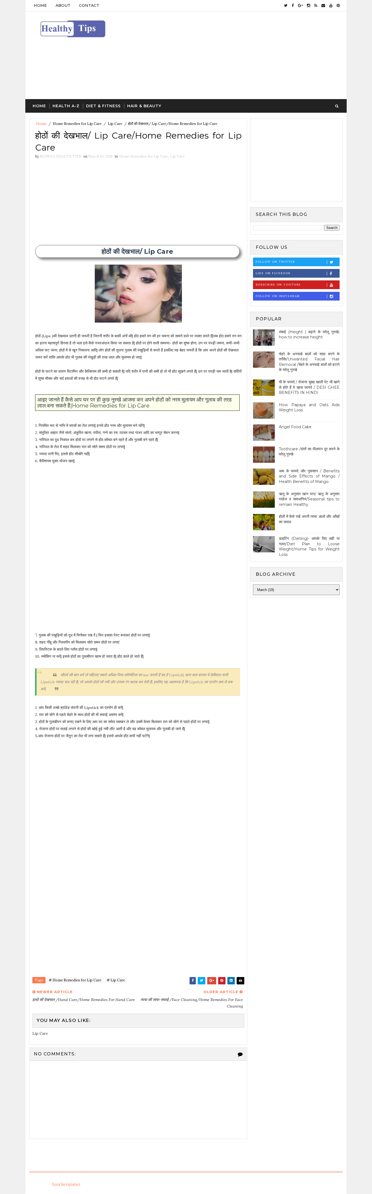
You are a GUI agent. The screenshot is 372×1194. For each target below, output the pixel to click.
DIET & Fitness (103, 105)
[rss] (316, 5)
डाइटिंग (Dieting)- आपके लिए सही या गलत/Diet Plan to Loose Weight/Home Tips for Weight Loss (309, 546)
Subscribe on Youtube (278, 284)
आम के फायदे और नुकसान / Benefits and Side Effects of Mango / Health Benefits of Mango (309, 476)
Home (40, 5)
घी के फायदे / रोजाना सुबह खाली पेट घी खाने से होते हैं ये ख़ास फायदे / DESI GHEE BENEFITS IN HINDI (309, 387)
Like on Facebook (273, 273)
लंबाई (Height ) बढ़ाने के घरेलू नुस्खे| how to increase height (309, 334)
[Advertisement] (243, 55)
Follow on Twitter (275, 262)
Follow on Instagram (278, 296)
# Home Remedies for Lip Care (75, 980)
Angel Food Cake (295, 426)
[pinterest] (338, 5)
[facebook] (292, 5)
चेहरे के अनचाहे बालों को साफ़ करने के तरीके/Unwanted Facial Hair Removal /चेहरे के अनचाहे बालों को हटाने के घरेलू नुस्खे (309, 361)
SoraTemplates (66, 1184)
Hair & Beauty (144, 105)
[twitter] (286, 5)
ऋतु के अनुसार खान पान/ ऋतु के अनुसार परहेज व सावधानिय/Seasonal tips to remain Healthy (309, 499)
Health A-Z (66, 105)
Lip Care (115, 123)
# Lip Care (116, 980)
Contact (89, 5)
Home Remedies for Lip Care (77, 123)
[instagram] (309, 5)
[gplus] (300, 5)
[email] (323, 5)
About (63, 5)
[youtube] (331, 5)
